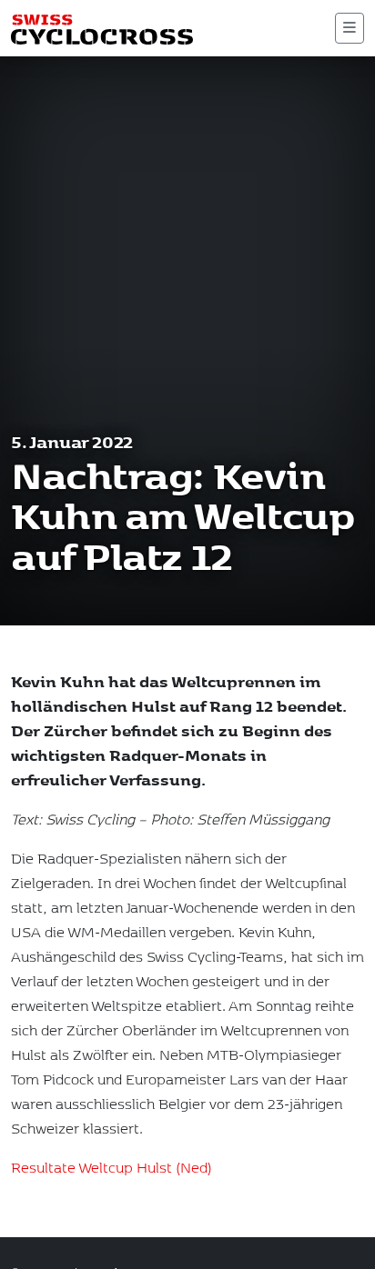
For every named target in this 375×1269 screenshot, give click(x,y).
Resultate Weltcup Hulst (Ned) (111, 1166)
